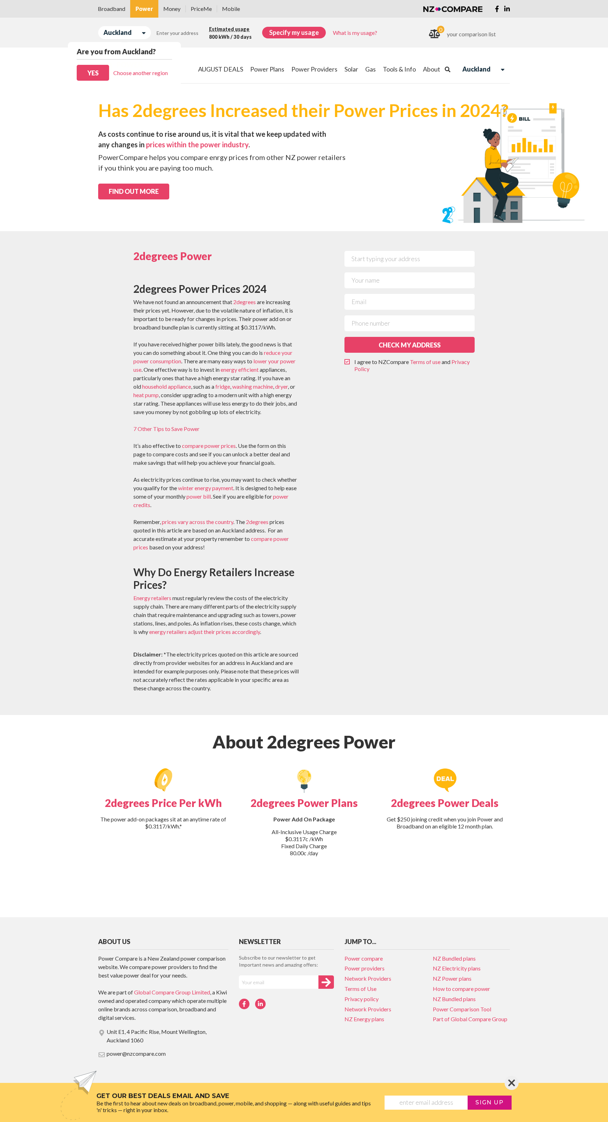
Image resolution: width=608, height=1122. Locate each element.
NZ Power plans (452, 978)
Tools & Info (399, 69)
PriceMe (201, 8)
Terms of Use (360, 988)
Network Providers (367, 978)
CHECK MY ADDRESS (410, 345)
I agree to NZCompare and (412, 365)
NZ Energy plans (364, 1019)
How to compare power (461, 988)
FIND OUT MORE (134, 191)
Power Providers (314, 69)
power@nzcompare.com (136, 1053)
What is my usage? (355, 32)
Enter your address (177, 33)
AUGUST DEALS (220, 69)
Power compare (363, 958)
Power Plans (267, 69)
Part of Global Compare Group (470, 1019)
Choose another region (140, 72)
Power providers (364, 968)
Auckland (117, 32)
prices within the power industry (197, 144)
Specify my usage (294, 32)
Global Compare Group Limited (172, 992)
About (431, 69)
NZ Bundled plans (454, 958)
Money (171, 8)
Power (144, 8)
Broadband (111, 8)
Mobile (231, 8)
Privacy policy (361, 998)
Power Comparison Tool (462, 1009)
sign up (489, 1102)
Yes (93, 73)
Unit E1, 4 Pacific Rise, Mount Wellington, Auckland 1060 (157, 1035)
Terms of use (425, 361)
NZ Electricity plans (457, 968)
